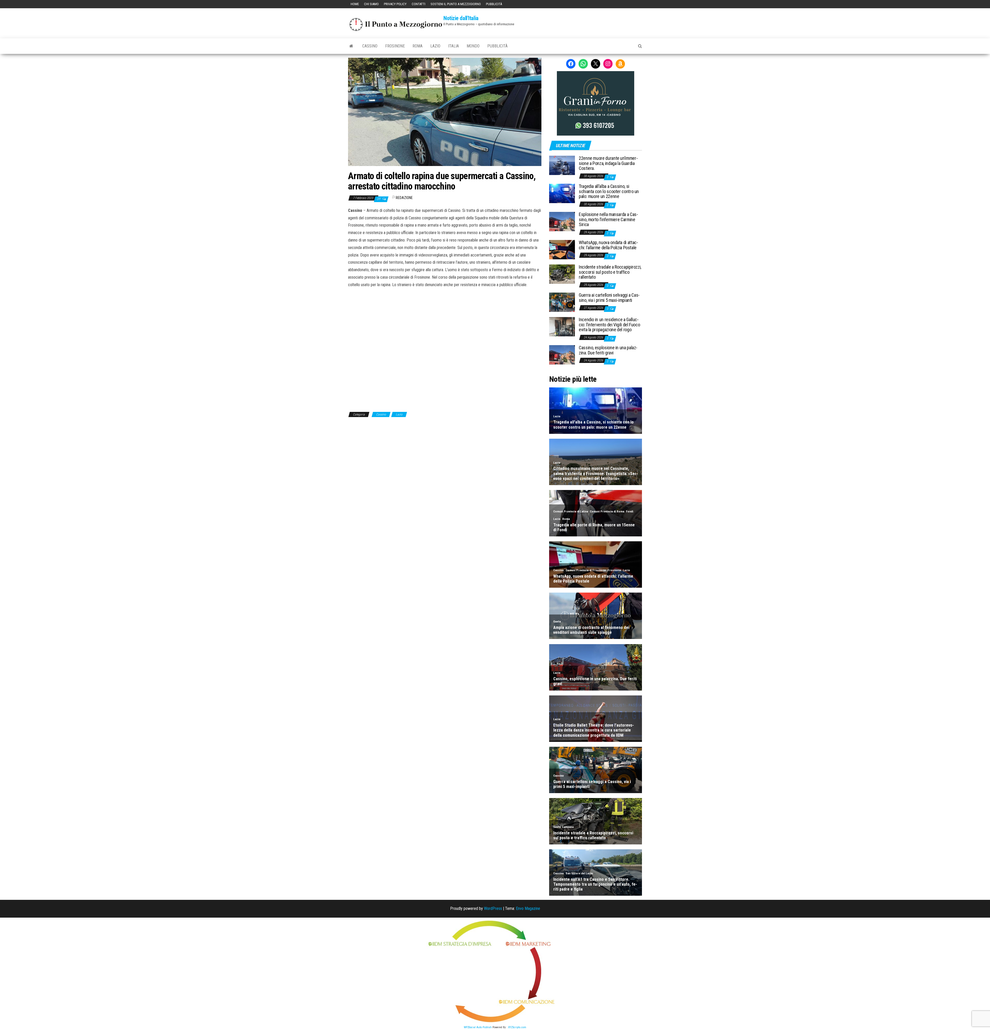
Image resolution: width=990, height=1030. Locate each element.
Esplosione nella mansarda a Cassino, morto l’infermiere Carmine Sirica (608, 219)
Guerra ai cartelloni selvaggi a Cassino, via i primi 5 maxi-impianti (609, 297)
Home (355, 4)
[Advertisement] (444, 349)
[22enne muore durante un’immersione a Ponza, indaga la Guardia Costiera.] (562, 165)
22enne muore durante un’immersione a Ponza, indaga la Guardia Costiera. (608, 163)
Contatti (418, 4)
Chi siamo (371, 4)
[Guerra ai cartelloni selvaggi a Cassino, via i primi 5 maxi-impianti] (562, 301)
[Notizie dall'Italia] (351, 46)
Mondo (473, 46)
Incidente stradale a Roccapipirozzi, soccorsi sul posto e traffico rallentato (610, 272)
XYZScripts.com (517, 1027)
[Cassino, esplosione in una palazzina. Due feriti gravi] (562, 354)
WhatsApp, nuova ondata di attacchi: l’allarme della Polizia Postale (608, 245)
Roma (417, 46)
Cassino (369, 46)
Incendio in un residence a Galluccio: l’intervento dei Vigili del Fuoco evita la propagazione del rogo (609, 325)
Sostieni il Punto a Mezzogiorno (456, 4)
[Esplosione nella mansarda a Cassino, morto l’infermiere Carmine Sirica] (562, 221)
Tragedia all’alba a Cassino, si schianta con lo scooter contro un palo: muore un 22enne (609, 191)
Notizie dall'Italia (460, 18)
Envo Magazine (528, 908)
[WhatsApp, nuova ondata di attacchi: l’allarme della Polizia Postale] (562, 249)
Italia (453, 46)
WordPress (493, 908)
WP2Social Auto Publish (478, 1027)
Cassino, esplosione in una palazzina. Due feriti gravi (608, 350)
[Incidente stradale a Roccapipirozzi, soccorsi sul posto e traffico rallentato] (562, 273)
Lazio (435, 46)
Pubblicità (494, 4)
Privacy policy (395, 4)
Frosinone (395, 46)
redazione (404, 198)
